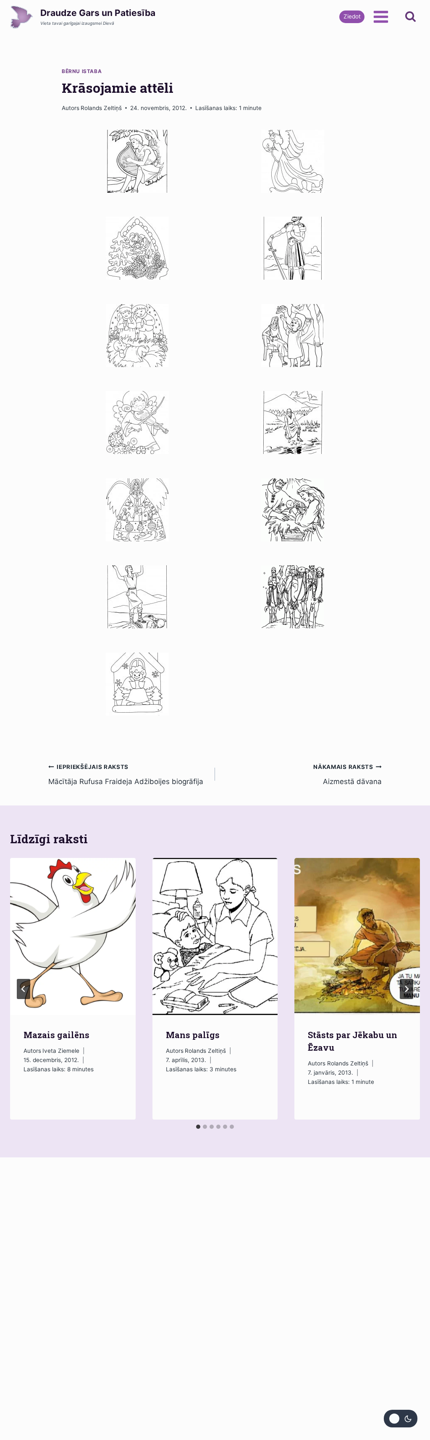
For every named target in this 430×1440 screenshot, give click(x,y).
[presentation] (73, 936)
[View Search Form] (410, 17)
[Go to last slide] (23, 989)
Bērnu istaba (82, 71)
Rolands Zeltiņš (101, 108)
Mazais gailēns (56, 1034)
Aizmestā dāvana (347, 774)
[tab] (198, 1127)
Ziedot (352, 16)
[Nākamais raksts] (406, 989)
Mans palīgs (193, 1034)
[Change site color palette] (400, 1418)
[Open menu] (381, 16)
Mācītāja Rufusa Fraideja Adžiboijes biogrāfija (125, 774)
